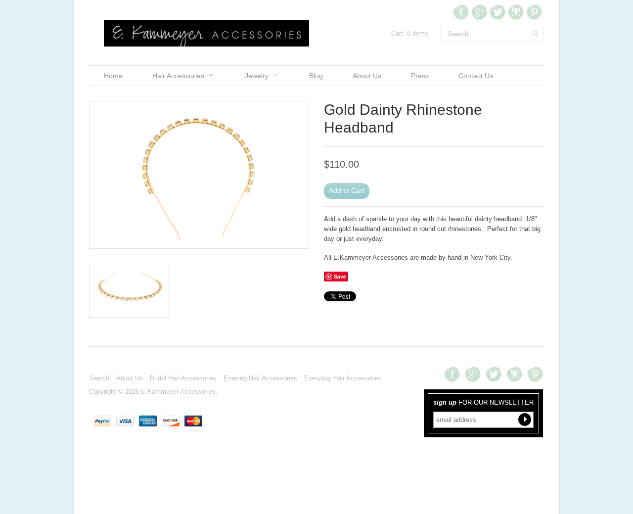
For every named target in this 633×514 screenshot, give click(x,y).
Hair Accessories (178, 75)
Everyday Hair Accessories (343, 378)
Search (99, 378)
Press (420, 75)
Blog (316, 75)
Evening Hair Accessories (260, 378)
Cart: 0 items (409, 33)
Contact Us (475, 75)
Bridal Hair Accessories (183, 378)
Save (340, 276)
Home (113, 75)
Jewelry (257, 75)
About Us (367, 75)
